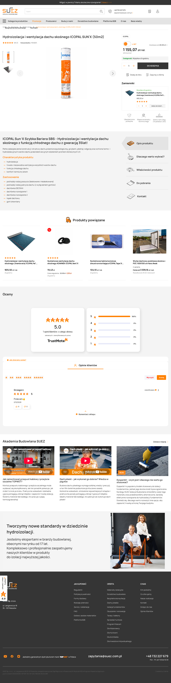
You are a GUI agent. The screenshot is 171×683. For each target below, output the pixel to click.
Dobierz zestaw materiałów (85, 615)
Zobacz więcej (159, 441)
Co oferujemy (145, 594)
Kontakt (143, 603)
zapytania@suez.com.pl (105, 656)
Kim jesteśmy (145, 590)
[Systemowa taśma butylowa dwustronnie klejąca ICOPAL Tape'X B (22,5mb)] (107, 241)
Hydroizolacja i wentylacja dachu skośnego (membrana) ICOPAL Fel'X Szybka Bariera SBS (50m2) (150, 94)
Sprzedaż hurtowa (114, 620)
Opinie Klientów (146, 611)
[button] (8, 360)
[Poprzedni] (20, 73)
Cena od (136, 270)
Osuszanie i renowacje (116, 611)
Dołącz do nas (146, 607)
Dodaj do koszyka (157, 106)
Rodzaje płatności (81, 603)
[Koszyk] (166, 11)
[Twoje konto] (158, 11)
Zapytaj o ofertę (157, 74)
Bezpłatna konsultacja (116, 598)
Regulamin (78, 590)
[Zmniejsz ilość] (124, 66)
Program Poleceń (114, 624)
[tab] (147, 143)
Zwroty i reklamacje (81, 607)
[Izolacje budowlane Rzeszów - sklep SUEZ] (10, 11)
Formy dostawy (80, 598)
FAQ (75, 611)
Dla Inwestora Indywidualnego (119, 641)
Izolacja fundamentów (116, 607)
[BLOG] (142, 461)
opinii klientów (58, 331)
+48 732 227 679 (119, 10)
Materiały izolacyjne (115, 590)
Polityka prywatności (82, 594)
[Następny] (112, 73)
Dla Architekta (112, 637)
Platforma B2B (79, 620)
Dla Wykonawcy (113, 628)
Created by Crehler (162, 671)
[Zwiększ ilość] (133, 66)
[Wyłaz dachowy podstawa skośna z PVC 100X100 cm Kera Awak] (149, 241)
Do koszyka (153, 65)
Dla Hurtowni (112, 632)
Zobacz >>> (106, 2)
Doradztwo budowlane (116, 594)
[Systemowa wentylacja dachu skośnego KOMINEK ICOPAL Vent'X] (64, 241)
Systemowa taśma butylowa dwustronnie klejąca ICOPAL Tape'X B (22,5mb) (107, 262)
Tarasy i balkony (113, 615)
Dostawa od (157, 45)
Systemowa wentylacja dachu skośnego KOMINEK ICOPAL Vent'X (62, 262)
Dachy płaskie (112, 603)
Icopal (126, 36)
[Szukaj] (101, 11)
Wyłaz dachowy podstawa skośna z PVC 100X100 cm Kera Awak (149, 262)
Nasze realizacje (146, 598)
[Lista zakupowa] (150, 11)
